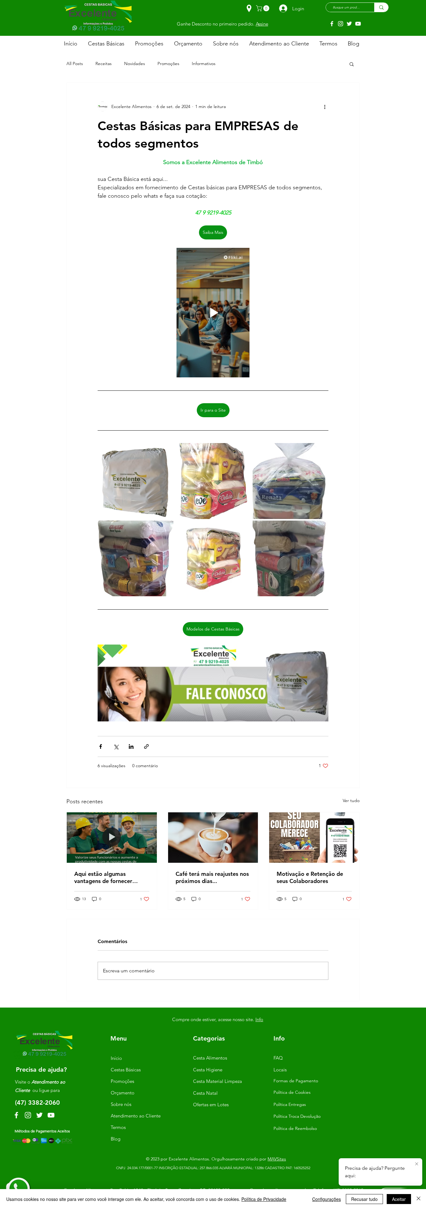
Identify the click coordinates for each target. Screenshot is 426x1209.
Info (256, 23)
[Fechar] (418, 1199)
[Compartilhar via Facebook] (101, 746)
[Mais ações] (324, 106)
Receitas (103, 63)
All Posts (74, 63)
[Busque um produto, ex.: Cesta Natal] (381, 7)
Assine (257, 1019)
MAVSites (277, 1159)
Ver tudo (351, 800)
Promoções (168, 63)
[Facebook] (331, 23)
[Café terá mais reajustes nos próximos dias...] (213, 837)
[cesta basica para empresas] (314, 837)
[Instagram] (340, 23)
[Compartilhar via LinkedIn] (131, 746)
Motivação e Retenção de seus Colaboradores (310, 877)
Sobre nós (121, 1104)
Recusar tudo (364, 1199)
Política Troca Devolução (297, 1116)
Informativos (203, 63)
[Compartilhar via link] (146, 746)
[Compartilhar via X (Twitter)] (116, 746)
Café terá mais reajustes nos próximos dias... (212, 877)
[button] (263, 8)
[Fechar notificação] (416, 1164)
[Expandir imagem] (135, 481)
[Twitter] (349, 23)
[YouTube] (358, 23)
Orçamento (122, 1093)
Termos (118, 1127)
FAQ (278, 1058)
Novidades (134, 63)
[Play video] (213, 312)
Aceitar (399, 1199)
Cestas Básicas (126, 1070)
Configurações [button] (326, 1199)
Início (116, 1058)
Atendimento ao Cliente (136, 1116)
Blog (115, 1139)
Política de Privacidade (263, 1199)
